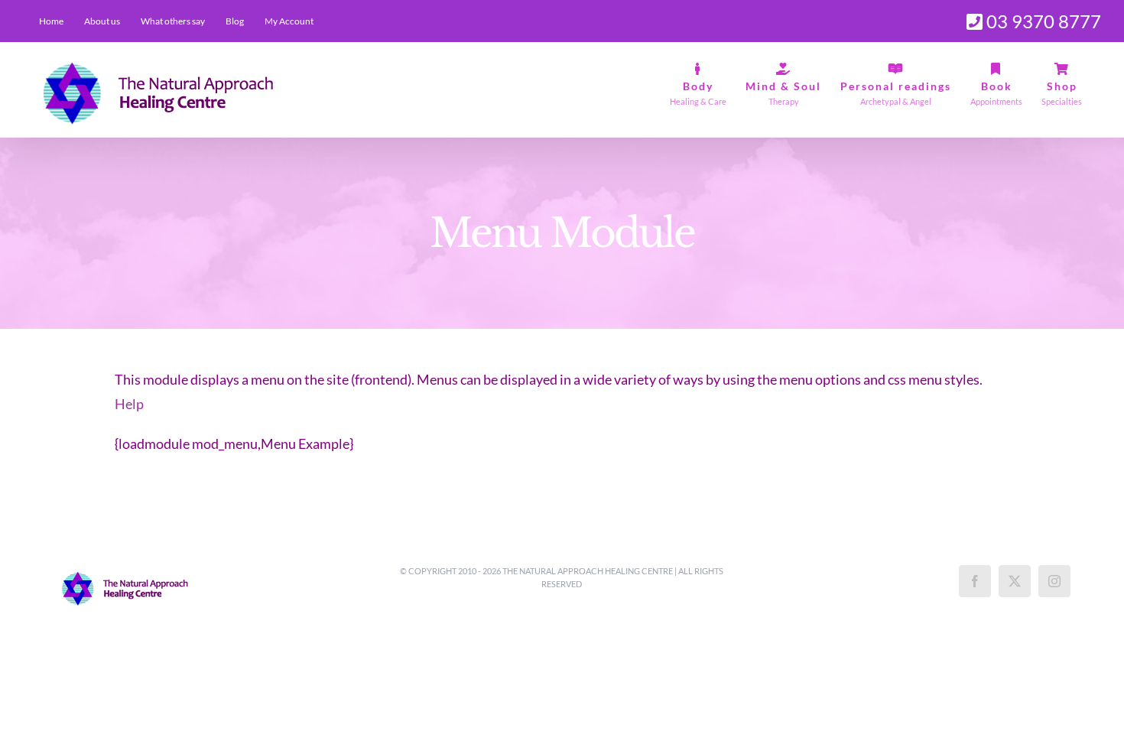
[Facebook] (975, 581)
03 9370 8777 (1042, 21)
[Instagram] (1054, 581)
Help (129, 403)
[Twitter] (1015, 581)
